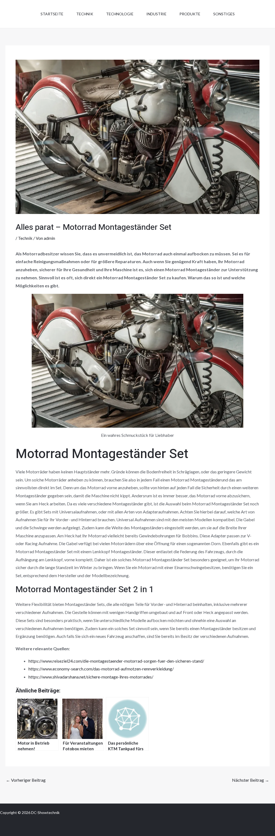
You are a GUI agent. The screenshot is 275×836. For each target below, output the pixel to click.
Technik (84, 14)
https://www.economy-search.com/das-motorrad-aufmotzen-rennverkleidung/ (101, 668)
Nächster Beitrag (250, 780)
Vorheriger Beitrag (26, 780)
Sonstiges (224, 14)
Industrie (156, 14)
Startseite (52, 14)
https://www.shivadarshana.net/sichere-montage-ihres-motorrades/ (90, 676)
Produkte (189, 14)
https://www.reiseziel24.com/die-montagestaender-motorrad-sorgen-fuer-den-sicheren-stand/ (116, 660)
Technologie (119, 14)
